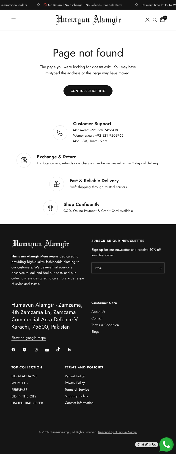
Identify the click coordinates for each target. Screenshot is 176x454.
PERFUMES (19, 389)
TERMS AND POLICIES (84, 367)
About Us (98, 311)
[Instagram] (39, 350)
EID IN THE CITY (23, 396)
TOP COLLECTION (26, 367)
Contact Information (79, 402)
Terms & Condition (105, 324)
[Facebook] (16, 350)
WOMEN (18, 383)
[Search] (155, 20)
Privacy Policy (75, 382)
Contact (96, 318)
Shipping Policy (76, 396)
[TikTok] (61, 349)
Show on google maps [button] (28, 338)
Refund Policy (75, 376)
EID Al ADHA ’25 (24, 376)
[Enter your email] (160, 267)
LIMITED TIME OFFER (27, 402)
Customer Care (104, 302)
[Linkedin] (73, 350)
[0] (162, 20)
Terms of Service (77, 389)
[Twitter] (28, 350)
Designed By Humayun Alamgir (117, 432)
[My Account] (147, 20)
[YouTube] (50, 350)
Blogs (95, 331)
